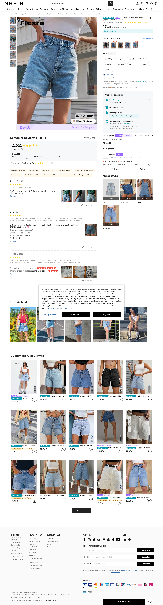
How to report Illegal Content (35, 559)
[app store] (125, 541)
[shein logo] (14, 3)
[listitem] (111, 189)
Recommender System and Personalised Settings (27, 600)
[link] (142, 3)
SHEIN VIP (32, 555)
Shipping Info (33, 538)
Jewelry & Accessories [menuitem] (115, 9)
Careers (13, 551)
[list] (102, 539)
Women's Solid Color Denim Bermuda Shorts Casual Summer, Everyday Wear (81, 495)
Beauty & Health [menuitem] (131, 9)
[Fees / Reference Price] (112, 27)
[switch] (51, 163)
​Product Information (35, 565)
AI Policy (14, 597)
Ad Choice (38, 597)
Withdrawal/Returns (35, 541)
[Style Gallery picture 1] (23, 324)
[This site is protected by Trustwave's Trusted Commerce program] (84, 592)
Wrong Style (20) (84, 175)
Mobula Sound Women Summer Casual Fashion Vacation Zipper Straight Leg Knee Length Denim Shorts (53, 446)
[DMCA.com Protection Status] (90, 592)
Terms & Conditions (61, 594)
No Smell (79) (33, 170)
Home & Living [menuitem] (62, 9)
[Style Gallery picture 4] (106, 324)
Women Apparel (20, 14)
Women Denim (44, 14)
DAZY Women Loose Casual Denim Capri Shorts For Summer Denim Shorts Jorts (110, 497)
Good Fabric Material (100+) (84, 170)
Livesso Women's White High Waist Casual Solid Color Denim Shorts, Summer (139, 448)
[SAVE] (150, 602)
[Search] (110, 3)
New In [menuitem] (20, 9)
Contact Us (50, 538)
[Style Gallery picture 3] (78, 324)
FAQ (48, 547)
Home (12, 14)
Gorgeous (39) (16, 175)
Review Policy (16, 149)
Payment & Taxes (52, 541)
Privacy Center (16, 594)
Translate (13, 196)
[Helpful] (82, 205)
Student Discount (16, 554)
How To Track (33, 550)
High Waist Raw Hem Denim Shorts (139, 396)
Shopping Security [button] (115, 113)
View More (81, 511)
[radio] (106, 45)
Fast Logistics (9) (48, 170)
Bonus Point (51, 544)
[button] (151, 3)
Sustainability (15, 545)
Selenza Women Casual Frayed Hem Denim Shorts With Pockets (139, 497)
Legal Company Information (16, 538)
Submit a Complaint (17, 559)
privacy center (115, 572)
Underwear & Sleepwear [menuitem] (96, 9)
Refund (31, 544)
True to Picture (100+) (32, 175)
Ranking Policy (34, 563)
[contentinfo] (118, 586)
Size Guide (32, 553)
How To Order (33, 547)
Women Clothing (32, 14)
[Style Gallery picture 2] (50, 324)
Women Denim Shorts (57, 14)
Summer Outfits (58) (64, 170)
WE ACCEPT (87, 580)
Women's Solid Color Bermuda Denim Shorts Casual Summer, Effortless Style (53, 396)
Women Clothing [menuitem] (32, 9)
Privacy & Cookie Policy (129, 570)
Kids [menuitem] (83, 9)
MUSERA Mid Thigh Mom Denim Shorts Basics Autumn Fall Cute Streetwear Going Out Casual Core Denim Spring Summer (110, 448)
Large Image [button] (148, 38)
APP (124, 535)
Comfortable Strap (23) (67, 175)
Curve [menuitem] (53, 9)
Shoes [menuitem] (141, 9)
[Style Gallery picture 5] (133, 324)
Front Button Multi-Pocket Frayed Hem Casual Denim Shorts (110, 396)
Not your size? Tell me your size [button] (113, 78)
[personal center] (137, 3)
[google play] (129, 541)
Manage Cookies (46, 594)
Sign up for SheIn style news (94, 546)
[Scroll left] (153, 9)
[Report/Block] (95, 205)
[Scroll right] (156, 9)
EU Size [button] (110, 53)
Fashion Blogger (16, 548)
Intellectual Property (25, 597)
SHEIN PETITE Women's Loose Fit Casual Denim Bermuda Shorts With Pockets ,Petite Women (24, 398)
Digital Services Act (17, 556)
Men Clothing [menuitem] (75, 9)
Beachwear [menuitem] (44, 9)
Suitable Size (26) (49, 175)
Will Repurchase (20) (18, 170)
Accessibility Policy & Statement (36, 569)
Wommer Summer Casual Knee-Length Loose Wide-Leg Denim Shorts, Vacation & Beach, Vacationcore (24, 446)
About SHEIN (15, 542)
